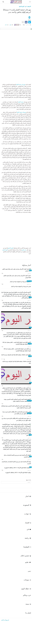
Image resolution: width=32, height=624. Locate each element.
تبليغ (10, 24)
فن (25, 6)
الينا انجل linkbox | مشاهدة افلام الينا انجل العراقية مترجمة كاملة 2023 (17, 362)
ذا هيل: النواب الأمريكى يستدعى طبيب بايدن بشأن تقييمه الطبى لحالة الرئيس (17, 276)
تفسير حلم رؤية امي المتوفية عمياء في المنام (21, 286)
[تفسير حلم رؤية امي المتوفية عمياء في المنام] (16, 282)
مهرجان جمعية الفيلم (20, 84)
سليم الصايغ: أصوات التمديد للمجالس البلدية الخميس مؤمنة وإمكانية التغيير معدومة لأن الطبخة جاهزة (16, 406)
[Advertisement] (16, 68)
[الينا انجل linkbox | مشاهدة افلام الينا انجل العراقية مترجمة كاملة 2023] (16, 356)
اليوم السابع (21, 6)
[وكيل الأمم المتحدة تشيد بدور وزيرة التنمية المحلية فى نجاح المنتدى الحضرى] (16, 456)
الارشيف (29, 6)
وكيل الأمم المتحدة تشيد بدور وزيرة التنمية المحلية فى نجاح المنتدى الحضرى (16, 462)
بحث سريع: (28, 479)
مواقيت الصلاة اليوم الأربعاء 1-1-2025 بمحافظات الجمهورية (18, 472)
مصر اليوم (24, 249)
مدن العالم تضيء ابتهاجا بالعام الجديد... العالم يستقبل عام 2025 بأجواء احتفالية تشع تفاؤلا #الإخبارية (17, 349)
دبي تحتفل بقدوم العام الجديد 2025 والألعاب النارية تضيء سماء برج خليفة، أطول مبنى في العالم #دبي (16, 419)
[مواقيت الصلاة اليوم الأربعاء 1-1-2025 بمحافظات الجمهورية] (16, 468)
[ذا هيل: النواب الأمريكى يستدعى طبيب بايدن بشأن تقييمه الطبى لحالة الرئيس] (16, 270)
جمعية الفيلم (21, 102)
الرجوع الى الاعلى (5, 620)
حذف (6, 24)
